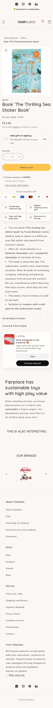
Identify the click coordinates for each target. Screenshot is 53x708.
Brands (9, 568)
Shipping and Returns (17, 600)
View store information (17, 185)
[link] (26, 473)
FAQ (8, 516)
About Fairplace (14, 509)
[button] (3, 22)
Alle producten (11, 38)
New (8, 555)
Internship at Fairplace (17, 523)
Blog (8, 575)
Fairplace (30, 700)
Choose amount (32, 363)
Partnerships (12, 627)
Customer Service (15, 620)
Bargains (10, 561)
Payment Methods (15, 607)
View (32, 356)
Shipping (16, 127)
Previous (9, 474)
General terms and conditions (21, 529)
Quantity (6, 151)
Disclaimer (11, 536)
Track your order (14, 593)
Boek (23, 38)
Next (45, 474)
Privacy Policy (13, 613)
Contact (10, 633)
